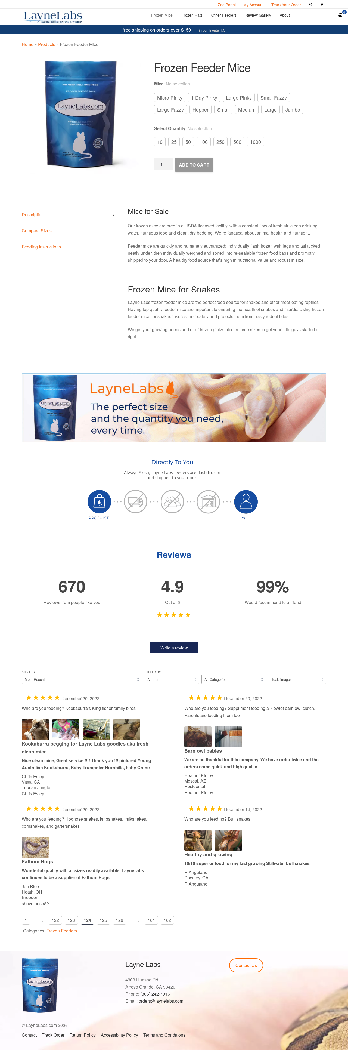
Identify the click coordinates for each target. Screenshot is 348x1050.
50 (188, 141)
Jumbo (292, 109)
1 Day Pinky (204, 97)
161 (151, 920)
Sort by (28, 672)
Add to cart (194, 165)
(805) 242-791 (153, 994)
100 (204, 141)
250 (220, 141)
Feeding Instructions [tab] (41, 247)
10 (160, 141)
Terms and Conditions (164, 1035)
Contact (29, 1035)
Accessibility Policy (119, 1035)
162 (167, 920)
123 (71, 920)
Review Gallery (258, 15)
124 (87, 920)
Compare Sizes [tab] (37, 230)
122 (55, 920)
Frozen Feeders (61, 931)
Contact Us (246, 965)
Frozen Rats (192, 15)
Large (270, 109)
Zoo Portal (227, 5)
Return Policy (83, 1035)
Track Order (53, 1035)
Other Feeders (224, 15)
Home (27, 44)
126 (119, 920)
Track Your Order (286, 5)
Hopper (200, 109)
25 (174, 141)
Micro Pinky (169, 97)
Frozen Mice (162, 15)
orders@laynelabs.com (161, 1001)
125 (103, 920)
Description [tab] (33, 214)
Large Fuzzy (170, 109)
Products (46, 44)
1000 (255, 141)
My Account (253, 5)
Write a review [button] (174, 648)
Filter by (153, 672)
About (285, 15)
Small (223, 109)
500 (237, 141)
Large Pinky (239, 97)
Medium (247, 109)
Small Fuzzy (273, 97)
